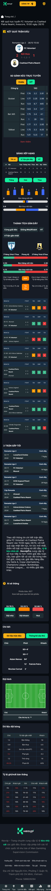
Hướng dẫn (8, 861)
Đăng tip (26, 4)
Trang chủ (9, 16)
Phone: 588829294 (25, 879)
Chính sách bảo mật (22, 861)
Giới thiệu (8, 866)
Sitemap (43, 866)
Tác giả (35, 866)
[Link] (8, 4)
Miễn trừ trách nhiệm (22, 866)
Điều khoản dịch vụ (39, 861)
